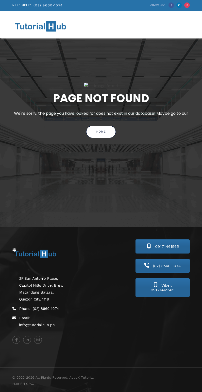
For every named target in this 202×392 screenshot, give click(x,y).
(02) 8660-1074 (48, 5)
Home (101, 131)
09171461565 (166, 246)
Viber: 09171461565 (162, 287)
